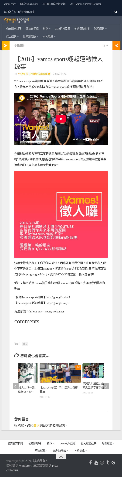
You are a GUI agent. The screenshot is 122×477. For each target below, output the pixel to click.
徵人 (25, 344)
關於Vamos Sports (29, 4)
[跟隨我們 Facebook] (90, 462)
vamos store (10, 4)
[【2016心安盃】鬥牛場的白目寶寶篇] (60, 373)
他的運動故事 (82, 28)
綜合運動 (11, 36)
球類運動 (99, 28)
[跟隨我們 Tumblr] (107, 462)
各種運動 (19, 45)
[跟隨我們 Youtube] (96, 462)
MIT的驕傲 (47, 36)
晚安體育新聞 (13, 28)
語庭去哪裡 (32, 28)
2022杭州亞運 (62, 28)
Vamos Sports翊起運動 (34, 74)
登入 (36, 425)
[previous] (16, 386)
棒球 (45, 28)
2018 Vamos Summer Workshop (86, 4)
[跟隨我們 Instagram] (102, 462)
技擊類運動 (29, 36)
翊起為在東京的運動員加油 (19, 11)
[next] (106, 386)
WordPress (25, 465)
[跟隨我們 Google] (113, 462)
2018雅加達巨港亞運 (54, 4)
